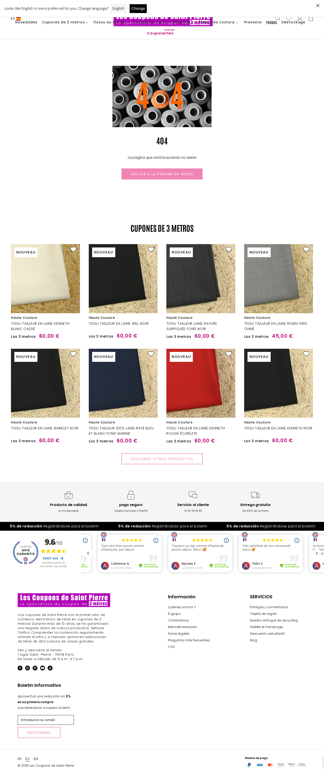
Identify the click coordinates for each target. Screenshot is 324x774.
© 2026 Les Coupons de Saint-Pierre (46, 765)
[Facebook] (20, 669)
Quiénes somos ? (182, 607)
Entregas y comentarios (269, 607)
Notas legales (179, 633)
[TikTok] (50, 669)
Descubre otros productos (162, 458)
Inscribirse (39, 732)
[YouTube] (42, 669)
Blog (253, 640)
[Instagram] (27, 669)
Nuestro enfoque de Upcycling (274, 620)
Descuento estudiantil (267, 633)
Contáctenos (178, 620)
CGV (171, 647)
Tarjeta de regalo (263, 614)
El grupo (174, 614)
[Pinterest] (35, 669)
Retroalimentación (182, 627)
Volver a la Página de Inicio (162, 174)
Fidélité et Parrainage (266, 627)
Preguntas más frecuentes (189, 640)
